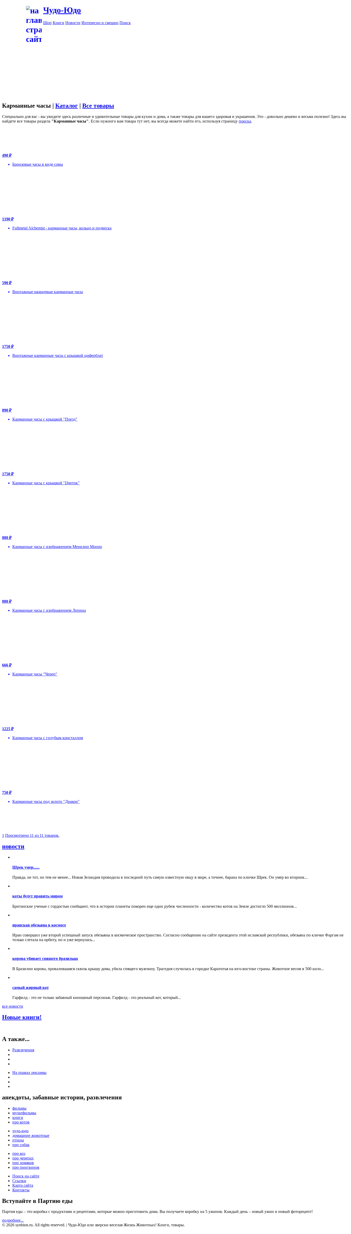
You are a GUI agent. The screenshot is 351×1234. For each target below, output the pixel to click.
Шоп (47, 23)
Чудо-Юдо (62, 10)
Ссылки (19, 1181)
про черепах (23, 1158)
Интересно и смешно (99, 23)
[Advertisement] (175, 80)
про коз (18, 1153)
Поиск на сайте (25, 1176)
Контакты (21, 1190)
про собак (21, 1145)
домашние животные (30, 1135)
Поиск (125, 23)
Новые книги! (22, 1017)
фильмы (19, 1108)
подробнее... (13, 1220)
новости (13, 846)
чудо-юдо (20, 1131)
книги (17, 1117)
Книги (58, 23)
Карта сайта (22, 1185)
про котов (21, 1122)
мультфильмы (24, 1113)
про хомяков (23, 1163)
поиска (245, 121)
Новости (72, 23)
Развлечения (23, 1050)
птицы (18, 1140)
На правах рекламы (29, 1072)
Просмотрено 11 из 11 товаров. (32, 835)
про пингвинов (25, 1167)
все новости (12, 1006)
